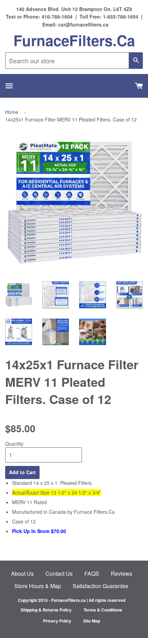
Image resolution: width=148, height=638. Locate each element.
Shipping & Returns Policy (46, 610)
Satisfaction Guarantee (100, 586)
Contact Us (59, 573)
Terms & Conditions (103, 610)
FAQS (91, 573)
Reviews (121, 573)
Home (11, 111)
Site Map (91, 621)
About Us (22, 573)
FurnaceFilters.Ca (74, 40)
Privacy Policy (57, 621)
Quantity (14, 443)
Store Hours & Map (37, 586)
